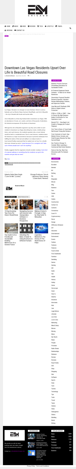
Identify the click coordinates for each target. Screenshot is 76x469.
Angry (11, 163)
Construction (55, 202)
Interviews (54, 302)
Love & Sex (54, 320)
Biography (54, 179)
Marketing (54, 323)
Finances (53, 248)
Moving (53, 331)
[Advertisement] (38, 52)
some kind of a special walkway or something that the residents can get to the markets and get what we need (26, 152)
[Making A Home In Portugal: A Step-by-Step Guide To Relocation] (41, 204)
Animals (53, 167)
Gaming (53, 265)
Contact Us (54, 205)
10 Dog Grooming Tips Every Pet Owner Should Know (11, 213)
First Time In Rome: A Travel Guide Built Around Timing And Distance (61, 130)
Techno (53, 389)
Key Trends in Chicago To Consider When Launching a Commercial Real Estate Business (61, 145)
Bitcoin (53, 182)
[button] (70, 28)
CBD (52, 196)
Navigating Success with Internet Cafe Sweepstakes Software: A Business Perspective (26, 216)
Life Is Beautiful (29, 163)
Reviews (53, 360)
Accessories (55, 162)
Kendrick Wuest (10, 75)
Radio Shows (55, 348)
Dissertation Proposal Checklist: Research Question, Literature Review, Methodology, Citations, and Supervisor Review (60, 100)
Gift (52, 268)
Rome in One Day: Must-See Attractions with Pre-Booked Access (59, 152)
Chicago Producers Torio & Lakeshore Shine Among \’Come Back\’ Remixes (39, 176)
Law (52, 308)
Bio (52, 176)
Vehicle (53, 406)
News (10, 34)
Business (53, 187)
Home (6, 34)
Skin (52, 374)
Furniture (53, 256)
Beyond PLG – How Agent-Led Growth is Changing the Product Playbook (60, 124)
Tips (52, 394)
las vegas (22, 163)
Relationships (55, 351)
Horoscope (54, 288)
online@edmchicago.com (18, 451)
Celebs (53, 199)
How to (53, 294)
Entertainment (55, 233)
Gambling (54, 259)
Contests (54, 208)
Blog (52, 185)
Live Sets (54, 317)
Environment (54, 236)
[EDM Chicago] (38, 12)
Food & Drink (55, 251)
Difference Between (57, 225)
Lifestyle (53, 314)
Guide (53, 271)
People (53, 343)
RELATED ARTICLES (10, 197)
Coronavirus (54, 210)
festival (16, 163)
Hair (52, 274)
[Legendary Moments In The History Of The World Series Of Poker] (41, 228)
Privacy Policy (31, 466)
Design (53, 222)
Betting (53, 173)
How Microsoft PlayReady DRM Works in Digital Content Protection (60, 108)
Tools (52, 397)
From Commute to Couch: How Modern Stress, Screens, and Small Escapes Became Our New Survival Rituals (60, 137)
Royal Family (55, 363)
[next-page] (47, 197)
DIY (52, 228)
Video (53, 409)
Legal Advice (55, 311)
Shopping (54, 371)
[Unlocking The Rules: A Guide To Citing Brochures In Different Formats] (26, 228)
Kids (52, 305)
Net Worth (54, 337)
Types (53, 403)
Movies (53, 328)
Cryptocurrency (55, 216)
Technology (54, 391)
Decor (53, 219)
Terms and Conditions (42, 466)
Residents (37, 163)
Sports (53, 380)
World (53, 420)
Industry (53, 297)
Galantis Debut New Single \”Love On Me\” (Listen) (13, 175)
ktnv (8, 159)
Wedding (53, 417)
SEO (52, 366)
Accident (54, 165)
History (53, 279)
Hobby (53, 282)
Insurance (54, 300)
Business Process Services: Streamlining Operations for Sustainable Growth (59, 85)
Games (53, 262)
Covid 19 (53, 213)
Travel (53, 400)
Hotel (52, 291)
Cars (52, 190)
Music (53, 334)
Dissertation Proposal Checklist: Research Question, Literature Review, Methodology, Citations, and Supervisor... (41, 454)
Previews (54, 345)
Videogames (55, 412)
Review (53, 357)
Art (52, 170)
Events (53, 239)
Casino (53, 193)
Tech (52, 386)
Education (54, 231)
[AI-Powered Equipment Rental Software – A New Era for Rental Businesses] (31, 445)
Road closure (9, 164)
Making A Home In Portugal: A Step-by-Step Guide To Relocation (41, 214)
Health (53, 277)
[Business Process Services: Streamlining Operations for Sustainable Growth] (31, 436)
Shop (52, 368)
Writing (53, 423)
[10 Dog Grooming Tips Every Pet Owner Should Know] (11, 204)
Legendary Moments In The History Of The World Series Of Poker (40, 239)
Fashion (53, 242)
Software (54, 377)
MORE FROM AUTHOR (23, 197)
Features (53, 245)
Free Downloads (56, 254)
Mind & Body (55, 325)
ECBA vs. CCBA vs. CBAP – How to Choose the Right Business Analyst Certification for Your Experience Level (60, 116)
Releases (54, 354)
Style (52, 383)
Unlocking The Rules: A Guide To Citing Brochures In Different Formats (26, 238)
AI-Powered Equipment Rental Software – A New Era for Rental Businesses (60, 92)
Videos (53, 414)
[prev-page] (45, 197)
